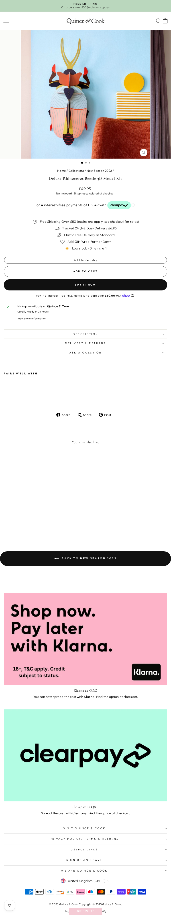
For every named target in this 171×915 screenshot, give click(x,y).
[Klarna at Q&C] (85, 639)
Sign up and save (84, 860)
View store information (31, 318)
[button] (85, 911)
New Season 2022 (99, 171)
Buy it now (85, 284)
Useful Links (84, 849)
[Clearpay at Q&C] (85, 755)
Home (61, 171)
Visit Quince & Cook (84, 828)
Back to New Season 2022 (89, 558)
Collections (76, 171)
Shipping (79, 193)
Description (85, 334)
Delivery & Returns (85, 343)
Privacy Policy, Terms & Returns (84, 838)
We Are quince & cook (84, 870)
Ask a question (85, 352)
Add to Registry (86, 260)
